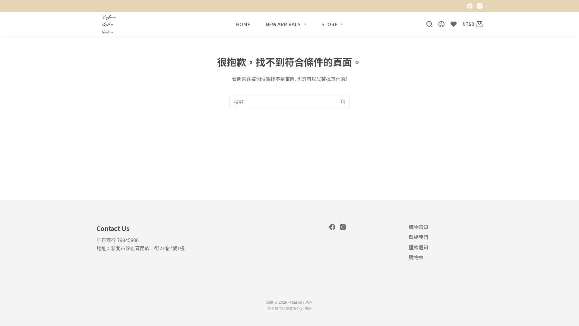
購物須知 (418, 227)
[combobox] (283, 101)
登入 (441, 24)
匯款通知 (418, 247)
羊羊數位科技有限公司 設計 (289, 308)
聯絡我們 (418, 237)
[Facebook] (470, 6)
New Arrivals (283, 24)
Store (329, 24)
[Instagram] (479, 6)
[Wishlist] (454, 24)
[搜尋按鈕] (343, 101)
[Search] (429, 24)
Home (243, 24)
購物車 (416, 257)
